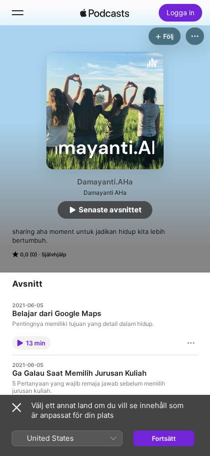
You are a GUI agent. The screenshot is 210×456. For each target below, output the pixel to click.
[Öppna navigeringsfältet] (17, 12)
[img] (104, 13)
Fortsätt (164, 438)
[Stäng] (16, 407)
